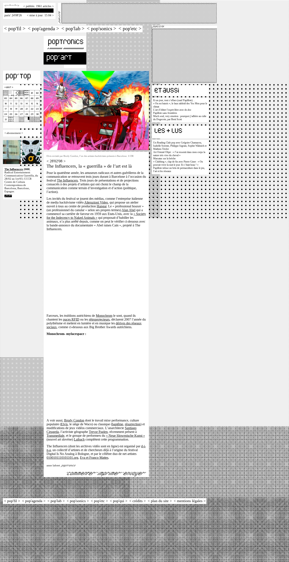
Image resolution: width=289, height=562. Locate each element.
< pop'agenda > (43, 28)
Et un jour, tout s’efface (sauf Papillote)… (174, 100)
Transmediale (55, 435)
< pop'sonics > (101, 28)
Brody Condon (74, 420)
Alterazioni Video (96, 202)
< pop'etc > (130, 28)
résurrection (132, 424)
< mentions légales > (190, 501)
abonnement (14, 133)
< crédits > (137, 501)
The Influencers (13, 169)
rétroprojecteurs (99, 319)
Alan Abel (128, 210)
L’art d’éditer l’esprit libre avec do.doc (172, 110)
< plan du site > (160, 501)
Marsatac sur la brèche (164, 158)
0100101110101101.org (62, 457)
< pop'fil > (15, 28)
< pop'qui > (118, 501)
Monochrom (104, 315)
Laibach (79, 439)
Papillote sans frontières (165, 113)
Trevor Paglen (98, 432)
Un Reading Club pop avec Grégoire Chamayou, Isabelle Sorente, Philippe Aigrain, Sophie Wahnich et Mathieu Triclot (179, 145)
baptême (117, 424)
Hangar (101, 206)
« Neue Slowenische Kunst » (125, 435)
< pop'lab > (73, 28)
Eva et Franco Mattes (94, 457)
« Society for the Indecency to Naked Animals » (96, 215)
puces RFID (71, 319)
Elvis (64, 424)
